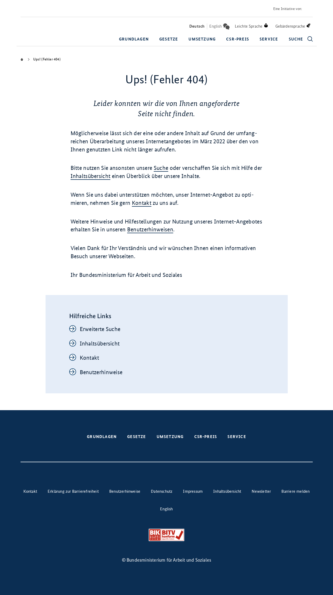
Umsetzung (202, 39)
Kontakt (141, 203)
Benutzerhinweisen (150, 229)
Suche (161, 168)
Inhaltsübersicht (91, 176)
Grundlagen (134, 39)
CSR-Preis (237, 39)
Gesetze (168, 39)
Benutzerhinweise (101, 372)
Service (269, 39)
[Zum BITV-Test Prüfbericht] (166, 535)
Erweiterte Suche (100, 329)
